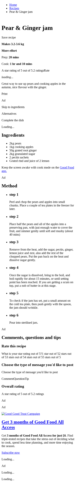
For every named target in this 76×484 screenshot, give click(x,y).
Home (13, 4)
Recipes (14, 8)
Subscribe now (11, 452)
